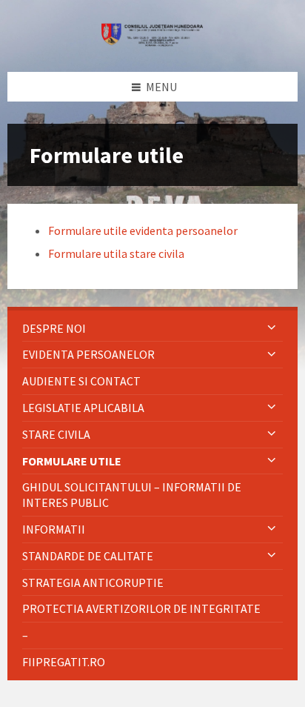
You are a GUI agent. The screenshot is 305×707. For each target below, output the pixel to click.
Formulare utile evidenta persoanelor (143, 230)
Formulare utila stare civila (116, 253)
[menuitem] (152, 329)
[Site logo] (152, 42)
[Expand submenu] (272, 328)
